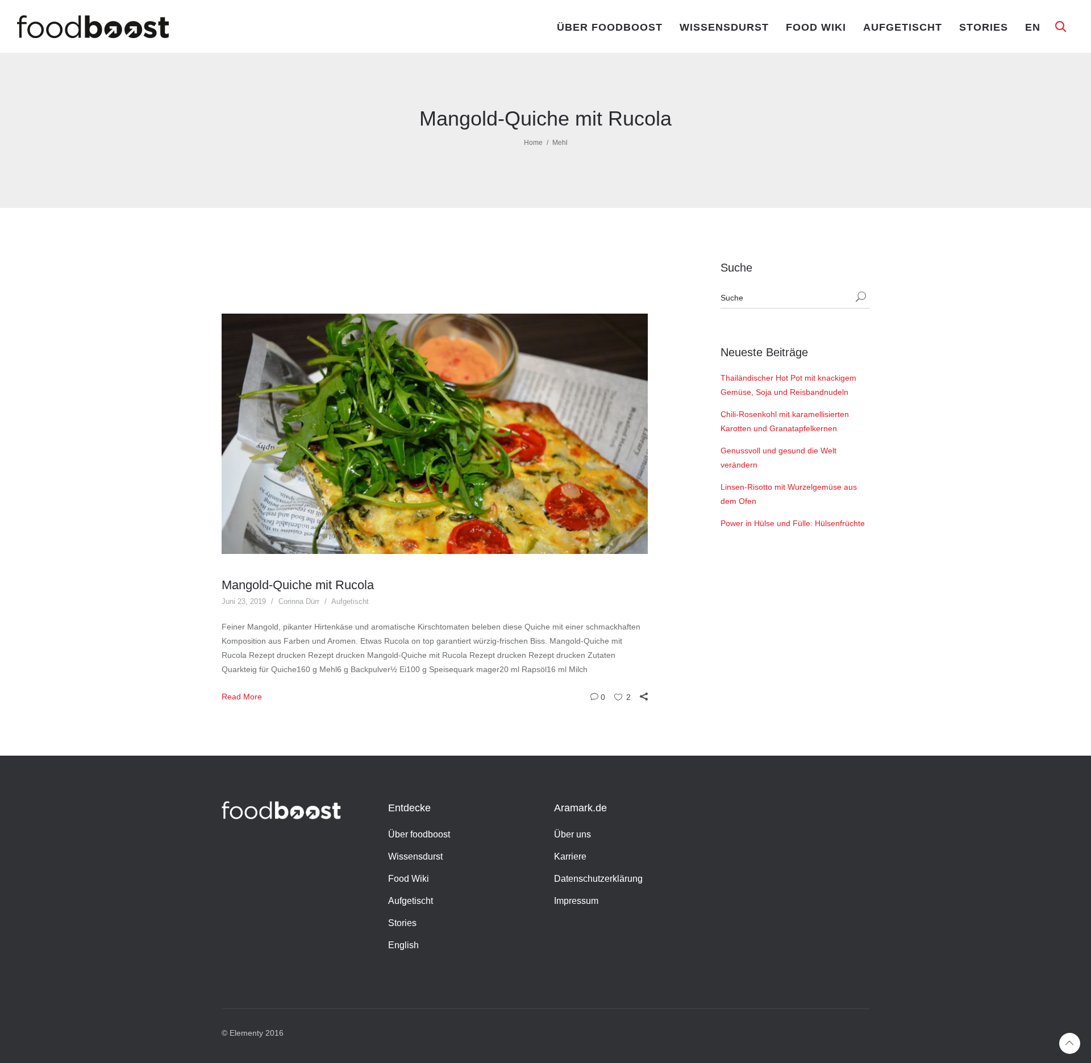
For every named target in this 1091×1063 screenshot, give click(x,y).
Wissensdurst (724, 27)
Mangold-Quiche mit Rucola (298, 585)
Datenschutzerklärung (598, 878)
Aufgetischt (902, 27)
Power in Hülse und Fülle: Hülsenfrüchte (793, 523)
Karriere (570, 856)
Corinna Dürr (298, 601)
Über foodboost (610, 27)
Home (533, 143)
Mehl (560, 143)
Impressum (576, 901)
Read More (242, 696)
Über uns (572, 834)
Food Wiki (816, 27)
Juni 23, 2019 (244, 601)
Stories (983, 27)
